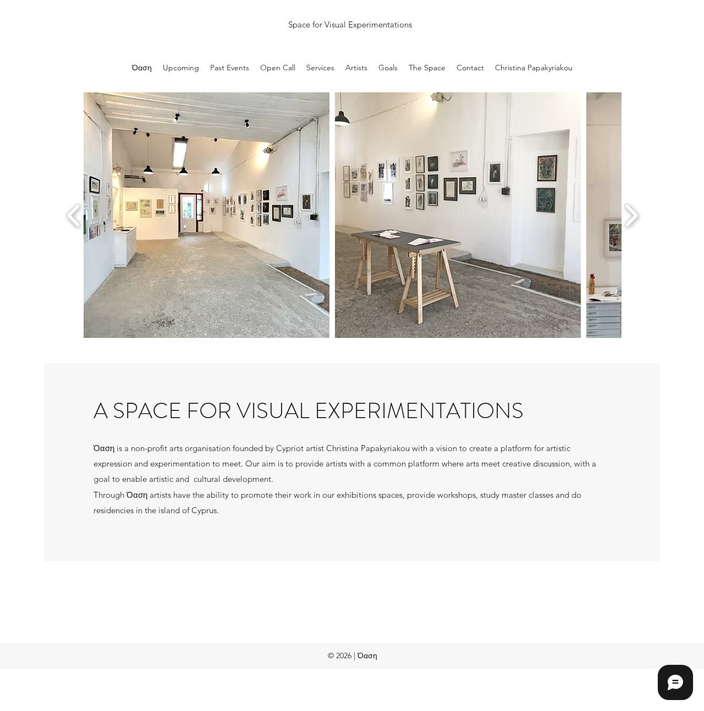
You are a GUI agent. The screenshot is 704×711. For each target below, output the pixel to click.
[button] (206, 215)
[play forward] (631, 215)
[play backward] (74, 215)
